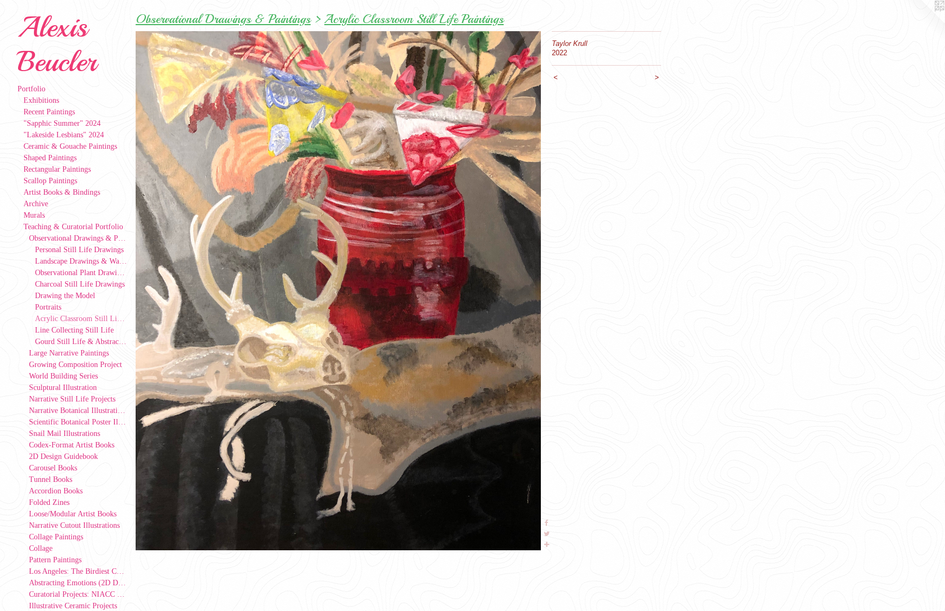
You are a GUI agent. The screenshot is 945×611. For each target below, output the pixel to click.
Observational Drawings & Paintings (78, 238)
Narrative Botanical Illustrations (78, 410)
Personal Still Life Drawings (79, 250)
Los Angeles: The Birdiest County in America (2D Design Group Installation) (78, 571)
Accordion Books (56, 491)
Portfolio (31, 89)
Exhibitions (41, 100)
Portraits (48, 307)
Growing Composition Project (75, 364)
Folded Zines (49, 502)
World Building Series (63, 376)
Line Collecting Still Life (74, 330)
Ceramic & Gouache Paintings (70, 146)
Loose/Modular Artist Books (72, 514)
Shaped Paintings (50, 158)
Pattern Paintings (55, 560)
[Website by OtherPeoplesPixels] (923, 22)
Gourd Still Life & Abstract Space (81, 341)
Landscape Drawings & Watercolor (81, 261)
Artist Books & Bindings (62, 192)
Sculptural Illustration (63, 387)
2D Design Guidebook (63, 456)
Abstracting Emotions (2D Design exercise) (78, 583)
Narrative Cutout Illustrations (74, 525)
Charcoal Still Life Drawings (80, 284)
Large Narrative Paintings (69, 353)
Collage (40, 548)
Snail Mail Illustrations (64, 433)
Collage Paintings (56, 537)
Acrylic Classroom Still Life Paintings (81, 319)
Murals (34, 215)
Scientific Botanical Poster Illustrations (78, 422)
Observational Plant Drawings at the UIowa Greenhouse (81, 273)
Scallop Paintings (50, 181)
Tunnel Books (50, 479)
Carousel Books (53, 468)
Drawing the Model (65, 296)
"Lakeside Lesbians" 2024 (64, 135)
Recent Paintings (49, 112)
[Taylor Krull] (338, 290)
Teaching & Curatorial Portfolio (73, 227)
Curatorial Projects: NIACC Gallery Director (78, 594)
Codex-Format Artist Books (71, 445)
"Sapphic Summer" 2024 (62, 123)
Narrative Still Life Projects (72, 399)
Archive (36, 204)
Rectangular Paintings (57, 169)
